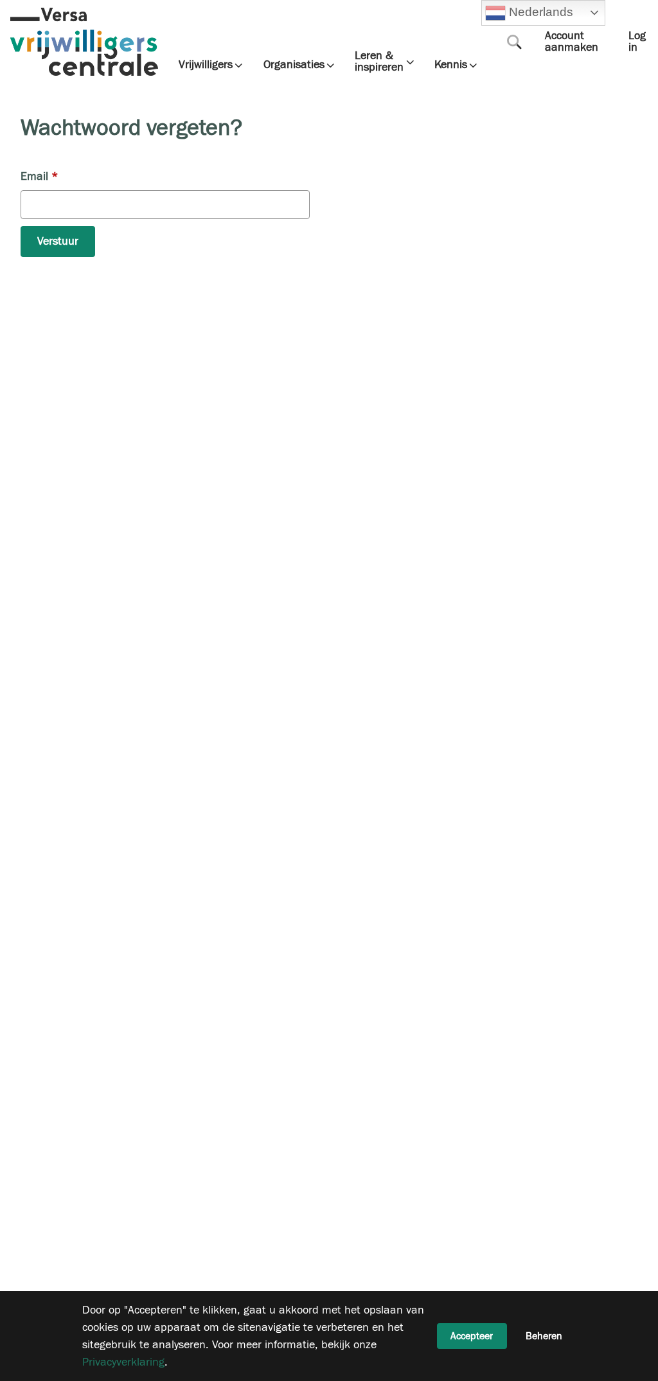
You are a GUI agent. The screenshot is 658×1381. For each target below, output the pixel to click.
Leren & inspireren (379, 61)
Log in (637, 41)
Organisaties (294, 65)
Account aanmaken (571, 41)
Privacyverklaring (123, 1362)
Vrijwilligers (206, 65)
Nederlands (539, 12)
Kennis (450, 65)
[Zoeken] (514, 41)
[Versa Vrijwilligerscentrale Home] (84, 41)
